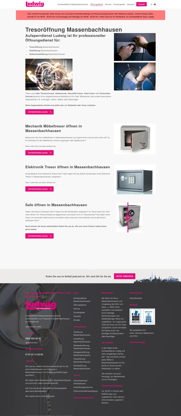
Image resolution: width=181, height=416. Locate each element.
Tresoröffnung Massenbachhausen (82, 360)
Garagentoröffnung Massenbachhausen (82, 353)
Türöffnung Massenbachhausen (82, 333)
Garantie (77, 316)
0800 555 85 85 (33, 338)
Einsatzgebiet (79, 312)
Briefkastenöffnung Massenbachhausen (82, 347)
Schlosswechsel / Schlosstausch (81, 382)
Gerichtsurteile (136, 298)
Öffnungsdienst (80, 304)
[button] (39, 111)
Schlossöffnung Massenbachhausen (82, 367)
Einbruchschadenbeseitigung (86, 391)
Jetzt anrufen (124, 276)
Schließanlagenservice (83, 387)
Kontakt (77, 320)
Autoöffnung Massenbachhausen (82, 340)
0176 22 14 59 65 (34, 354)
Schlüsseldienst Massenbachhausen (82, 299)
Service (77, 308)
